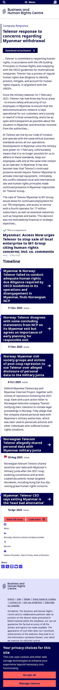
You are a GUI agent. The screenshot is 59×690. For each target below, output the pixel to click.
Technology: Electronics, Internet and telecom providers (24, 537)
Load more (35, 519)
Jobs (19, 599)
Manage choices (29, 683)
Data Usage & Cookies (44, 599)
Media (27, 599)
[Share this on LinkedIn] (12, 566)
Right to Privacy (27, 555)
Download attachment (18, 50)
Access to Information (41, 555)
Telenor (6, 528)
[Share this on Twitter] (7, 566)
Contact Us (15, 602)
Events (11, 599)
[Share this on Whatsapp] (3, 566)
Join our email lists (32, 602)
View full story (15, 519)
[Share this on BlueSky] (16, 566)
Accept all (29, 675)
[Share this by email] (20, 566)
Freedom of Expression (12, 555)
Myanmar (7, 546)
